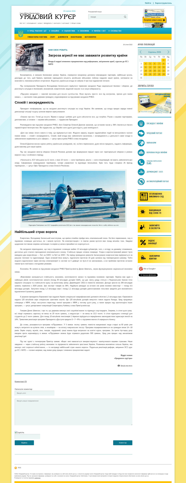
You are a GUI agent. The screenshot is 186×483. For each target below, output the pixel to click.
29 (164, 74)
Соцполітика (69, 31)
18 (146, 71)
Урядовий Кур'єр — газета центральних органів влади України (47, 13)
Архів (40, 23)
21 (159, 71)
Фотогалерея (90, 37)
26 (150, 74)
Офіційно (55, 31)
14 (159, 67)
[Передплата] (154, 112)
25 (146, 74)
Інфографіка (76, 37)
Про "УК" (22, 23)
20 (155, 71)
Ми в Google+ (149, 269)
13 (155, 67)
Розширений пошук (95, 12)
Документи (63, 37)
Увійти (148, 3)
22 (164, 71)
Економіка (84, 31)
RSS (19, 467)
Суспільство (116, 31)
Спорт (52, 37)
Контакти (57, 23)
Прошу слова (76, 23)
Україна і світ (100, 31)
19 (150, 71)
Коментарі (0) (21, 381)
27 (155, 74)
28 (159, 74)
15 (164, 67)
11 (146, 67)
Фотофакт (65, 23)
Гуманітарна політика (37, 37)
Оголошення (31, 23)
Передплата (48, 23)
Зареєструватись (163, 3)
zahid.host (37, 478)
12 (150, 67)
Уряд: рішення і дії (38, 31)
